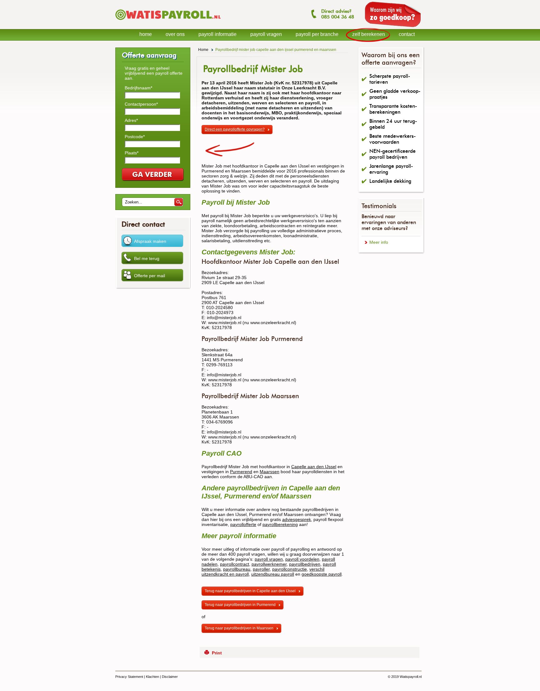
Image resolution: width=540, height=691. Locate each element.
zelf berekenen (368, 34)
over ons (175, 34)
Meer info (378, 242)
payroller (261, 569)
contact (407, 34)
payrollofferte (243, 524)
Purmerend (241, 471)
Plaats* (131, 152)
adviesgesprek (296, 519)
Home (203, 50)
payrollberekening (280, 524)
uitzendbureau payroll (272, 574)
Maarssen (269, 471)
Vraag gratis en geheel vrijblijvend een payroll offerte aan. (153, 73)
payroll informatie (217, 34)
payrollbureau (236, 569)
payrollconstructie (289, 569)
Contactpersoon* (141, 104)
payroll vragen (269, 559)
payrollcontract (234, 564)
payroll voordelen (302, 559)
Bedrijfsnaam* (138, 87)
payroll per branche (317, 34)
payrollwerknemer (269, 564)
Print (217, 652)
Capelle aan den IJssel (313, 466)
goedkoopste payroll (322, 574)
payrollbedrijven (304, 564)
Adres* (131, 120)
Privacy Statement (129, 676)
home (145, 34)
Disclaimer (170, 676)
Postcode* (135, 136)
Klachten (152, 676)
